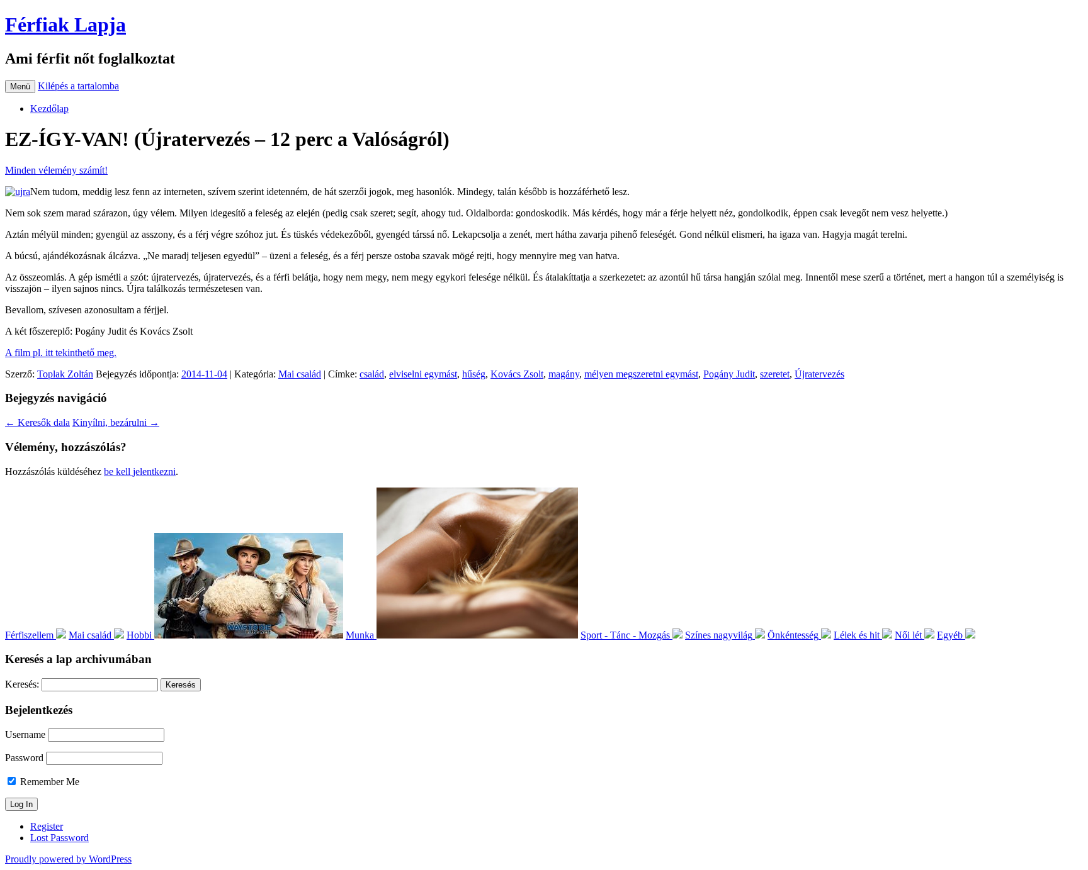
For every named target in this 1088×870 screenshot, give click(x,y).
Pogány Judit (729, 374)
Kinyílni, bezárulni (115, 422)
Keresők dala (37, 422)
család (372, 374)
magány (563, 374)
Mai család (299, 374)
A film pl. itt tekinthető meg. (60, 352)
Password (24, 757)
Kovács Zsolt (516, 374)
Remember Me (48, 781)
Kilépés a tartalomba (78, 86)
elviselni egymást (423, 374)
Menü (20, 86)
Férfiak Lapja (65, 24)
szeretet (775, 374)
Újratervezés (819, 374)
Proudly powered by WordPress (68, 859)
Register (46, 826)
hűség (473, 374)
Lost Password (59, 837)
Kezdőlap (49, 108)
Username (25, 734)
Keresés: (22, 684)
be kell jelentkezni (140, 471)
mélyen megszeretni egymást (641, 374)
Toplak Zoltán (65, 374)
